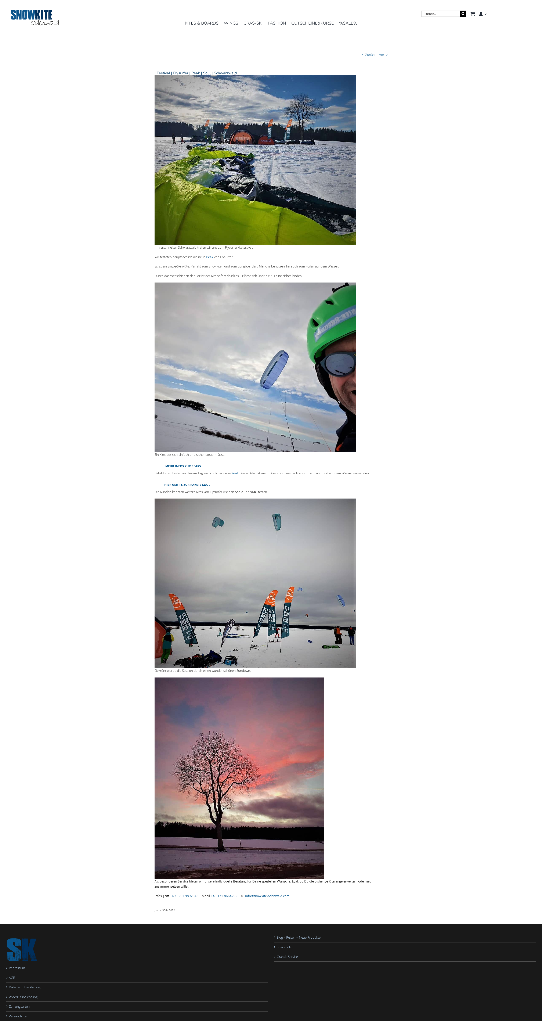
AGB (12, 977)
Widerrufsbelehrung (23, 997)
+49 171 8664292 (224, 896)
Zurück (370, 55)
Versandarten (18, 1016)
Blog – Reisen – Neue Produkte (299, 937)
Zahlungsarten (19, 1006)
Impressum (17, 968)
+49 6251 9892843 (184, 896)
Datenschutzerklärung (24, 987)
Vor (381, 55)
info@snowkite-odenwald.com (267, 896)
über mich (284, 947)
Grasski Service (287, 957)
